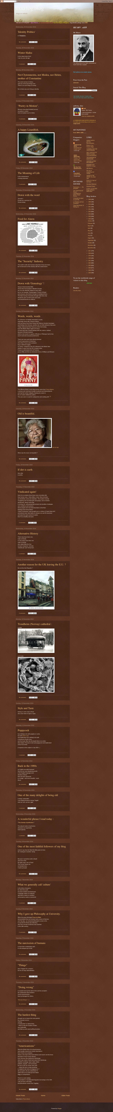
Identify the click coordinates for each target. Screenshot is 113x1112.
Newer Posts (20, 1095)
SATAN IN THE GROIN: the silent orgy (91, 177)
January (90, 221)
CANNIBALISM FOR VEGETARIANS (92, 149)
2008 (86, 22)
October (90, 242)
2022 (89, 263)
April (89, 228)
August (90, 238)
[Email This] (30, 42)
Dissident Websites (91, 184)
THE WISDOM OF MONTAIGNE (91, 158)
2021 (89, 260)
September (91, 240)
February (90, 223)
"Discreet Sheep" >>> (24, 1000)
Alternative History (28, 533)
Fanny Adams (50, 389)
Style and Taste (26, 708)
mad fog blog (30, 8)
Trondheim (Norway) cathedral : (35, 624)
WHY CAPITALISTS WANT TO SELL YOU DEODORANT (92, 154)
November (90, 245)
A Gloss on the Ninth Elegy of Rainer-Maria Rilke (92, 190)
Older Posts (65, 1095)
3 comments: (22, 119)
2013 (89, 211)
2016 (89, 219)
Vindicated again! (27, 491)
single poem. (76, 123)
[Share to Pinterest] (36, 42)
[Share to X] (33, 42)
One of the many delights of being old (38, 795)
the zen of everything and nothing (90, 172)
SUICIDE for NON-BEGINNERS (91, 162)
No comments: (23, 42)
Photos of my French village (90, 146)
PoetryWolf (77, 173)
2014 (89, 214)
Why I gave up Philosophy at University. (39, 913)
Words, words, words (29, 316)
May (89, 230)
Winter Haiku (25, 52)
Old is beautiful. (26, 413)
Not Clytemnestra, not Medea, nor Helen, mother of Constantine (39, 76)
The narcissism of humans (31, 943)
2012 (89, 209)
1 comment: (22, 64)
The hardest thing (27, 1014)
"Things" (22, 965)
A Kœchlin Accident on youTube (78, 199)
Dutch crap (25, 735)
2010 (89, 204)
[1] (50, 396)
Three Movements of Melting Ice (78, 206)
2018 (89, 253)
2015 (89, 216)
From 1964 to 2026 (78, 132)
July (89, 235)
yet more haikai (77, 174)
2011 (89, 206)
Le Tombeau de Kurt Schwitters (78, 202)
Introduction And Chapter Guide (77, 148)
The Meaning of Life (29, 173)
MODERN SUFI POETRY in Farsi (91, 165)
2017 (89, 250)
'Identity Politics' (26, 31)
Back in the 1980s (27, 765)
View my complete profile (88, 116)
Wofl (84, 108)
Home (43, 1095)
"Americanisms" (26, 1045)
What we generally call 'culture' (34, 884)
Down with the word (29, 195)
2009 (89, 202)
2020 (89, 258)
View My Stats (77, 290)
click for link (55, 447)
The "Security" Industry (30, 261)
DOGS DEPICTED (77, 156)
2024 (89, 267)
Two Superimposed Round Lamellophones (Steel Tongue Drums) (78, 193)
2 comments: (22, 932)
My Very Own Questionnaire (77, 167)
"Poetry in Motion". (28, 105)
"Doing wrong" (26, 987)
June (89, 233)
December (90, 247)
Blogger (59, 1108)
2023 (89, 265)
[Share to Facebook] (35, 42)
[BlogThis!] (31, 42)
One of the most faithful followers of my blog (42, 846)
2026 (89, 272)
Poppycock (23, 730)
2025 (89, 270)
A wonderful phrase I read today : (35, 819)
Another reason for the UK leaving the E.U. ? (42, 564)
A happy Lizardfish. (28, 129)
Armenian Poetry (91, 186)
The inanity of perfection (25, 822)
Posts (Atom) (26, 1099)
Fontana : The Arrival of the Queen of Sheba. (78, 159)
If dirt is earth (25, 469)
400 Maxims (90, 168)
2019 (89, 255)
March (89, 225)
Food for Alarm (26, 218)
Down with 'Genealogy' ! (31, 283)
